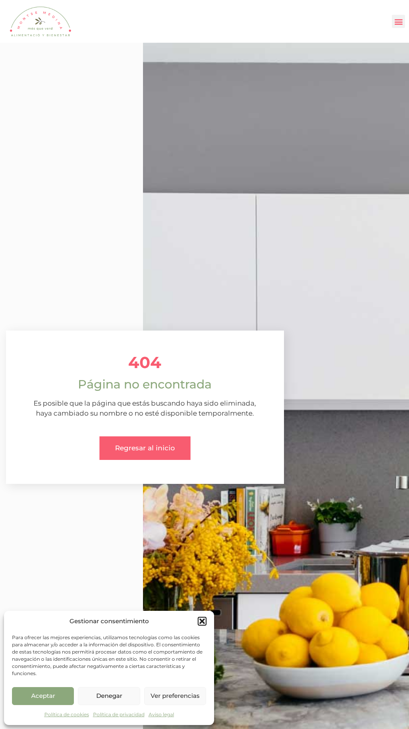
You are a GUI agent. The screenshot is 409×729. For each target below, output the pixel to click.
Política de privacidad (119, 714)
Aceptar (43, 695)
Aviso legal (161, 714)
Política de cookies (66, 714)
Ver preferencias (175, 695)
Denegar (109, 695)
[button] (202, 621)
